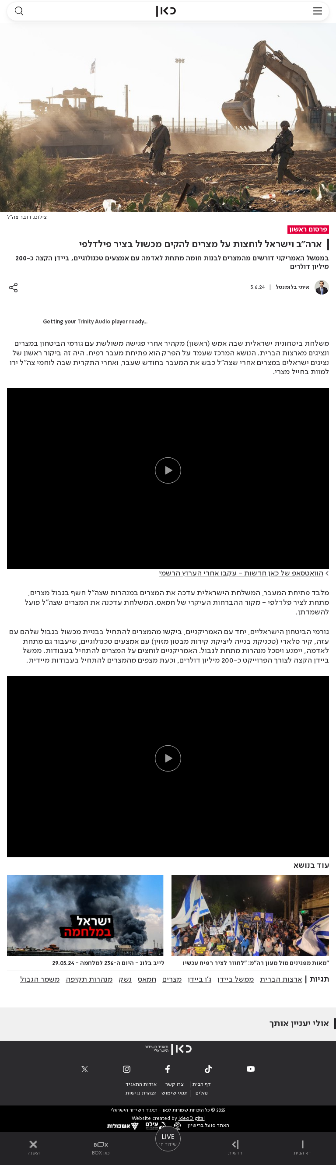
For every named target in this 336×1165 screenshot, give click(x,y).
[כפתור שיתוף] (13, 287)
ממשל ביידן (235, 979)
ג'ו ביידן (199, 979)
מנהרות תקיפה (89, 979)
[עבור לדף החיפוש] (19, 11)
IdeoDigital (191, 1118)
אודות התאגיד (141, 1084)
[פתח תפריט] (317, 11)
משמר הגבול (40, 979)
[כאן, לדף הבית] (166, 11)
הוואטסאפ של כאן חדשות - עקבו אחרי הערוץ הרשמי (241, 573)
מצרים (172, 979)
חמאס (147, 979)
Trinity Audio (93, 322)
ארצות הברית (281, 979)
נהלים (202, 1093)
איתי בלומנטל (292, 287)
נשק (125, 979)
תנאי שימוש (174, 1093)
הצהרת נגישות (141, 1093)
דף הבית (201, 1084)
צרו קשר (174, 1084)
